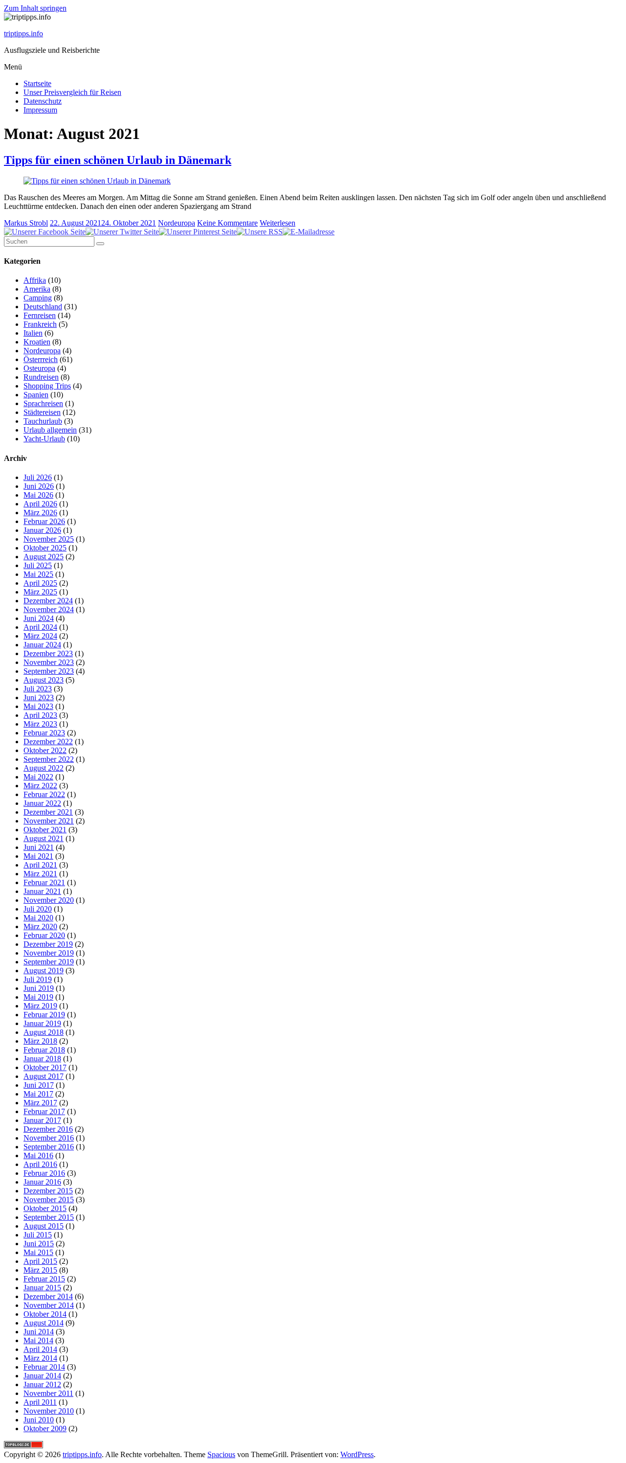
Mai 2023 (38, 706)
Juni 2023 (38, 697)
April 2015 (40, 1261)
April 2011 (40, 1402)
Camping (37, 298)
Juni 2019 (38, 988)
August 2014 (43, 1323)
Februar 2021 (44, 882)
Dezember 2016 (48, 1129)
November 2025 (48, 539)
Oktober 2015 (45, 1208)
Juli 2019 (37, 979)
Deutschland (42, 306)
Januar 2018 (42, 1058)
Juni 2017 (38, 1085)
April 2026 (40, 504)
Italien (33, 333)
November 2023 (48, 662)
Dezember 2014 (48, 1296)
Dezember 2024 (48, 600)
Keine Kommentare (227, 223)
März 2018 (40, 1041)
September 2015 (48, 1217)
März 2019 (40, 1006)
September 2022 (48, 759)
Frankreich (40, 324)
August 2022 (43, 768)
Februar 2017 (44, 1111)
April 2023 (40, 715)
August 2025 (43, 556)
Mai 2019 (38, 997)
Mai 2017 (38, 1094)
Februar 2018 (44, 1050)
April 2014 (40, 1349)
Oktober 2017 (45, 1067)
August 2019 (43, 970)
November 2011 (48, 1393)
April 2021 (40, 865)
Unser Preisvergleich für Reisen (72, 92)
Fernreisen (39, 315)
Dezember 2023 (48, 653)
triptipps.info (23, 33)
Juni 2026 (38, 486)
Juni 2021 (38, 847)
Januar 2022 (42, 803)
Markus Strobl (26, 223)
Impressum (40, 110)
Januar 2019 (42, 1023)
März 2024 (40, 636)
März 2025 (40, 592)
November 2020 (48, 900)
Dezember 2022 (48, 741)
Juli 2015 (37, 1235)
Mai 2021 (38, 856)
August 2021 (43, 838)
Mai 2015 (38, 1252)
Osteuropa (39, 368)
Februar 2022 (44, 794)
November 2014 (48, 1305)
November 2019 (48, 953)
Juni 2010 (38, 1420)
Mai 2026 (38, 495)
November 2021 (48, 821)
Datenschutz (42, 101)
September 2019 (48, 962)
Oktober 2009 (45, 1428)
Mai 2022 (38, 777)
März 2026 (40, 512)
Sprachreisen (43, 403)
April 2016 (40, 1164)
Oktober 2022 (45, 750)
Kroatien (36, 342)
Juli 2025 (37, 565)
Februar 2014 (44, 1367)
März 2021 (40, 873)
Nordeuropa (176, 223)
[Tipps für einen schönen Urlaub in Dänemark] (97, 181)
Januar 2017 (42, 1120)
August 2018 (43, 1032)
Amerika (36, 289)
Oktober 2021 (45, 829)
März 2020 (40, 926)
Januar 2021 (42, 891)
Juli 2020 (37, 909)
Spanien (35, 394)
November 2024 (48, 609)
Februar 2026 (44, 521)
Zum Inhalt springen (35, 8)
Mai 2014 (38, 1340)
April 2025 (40, 583)
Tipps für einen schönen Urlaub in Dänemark (117, 160)
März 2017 (40, 1102)
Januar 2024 (42, 644)
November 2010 (48, 1411)
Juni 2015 (38, 1243)
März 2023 (40, 724)
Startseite (37, 83)
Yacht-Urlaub (44, 438)
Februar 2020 (44, 935)
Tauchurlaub (42, 421)
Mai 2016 (38, 1155)
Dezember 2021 (48, 812)
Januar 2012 (42, 1384)
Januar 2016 (42, 1182)
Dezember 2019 (48, 944)
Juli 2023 (37, 689)
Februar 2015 (44, 1279)
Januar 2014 (42, 1376)
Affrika (34, 280)
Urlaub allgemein (50, 430)
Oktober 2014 (45, 1314)
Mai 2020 (38, 918)
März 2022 (40, 785)
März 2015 (40, 1270)
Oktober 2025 (45, 548)
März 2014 (40, 1358)
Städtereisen (42, 412)
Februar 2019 (44, 1014)
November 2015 (48, 1199)
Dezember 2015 (48, 1191)
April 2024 (40, 627)
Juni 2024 (38, 618)
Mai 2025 (38, 574)
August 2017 (43, 1076)
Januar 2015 (42, 1287)
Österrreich (40, 359)
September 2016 (48, 1147)
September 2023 (48, 671)
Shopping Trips (47, 386)
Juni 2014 (38, 1331)
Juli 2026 (37, 477)
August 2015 (43, 1226)
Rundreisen (41, 377)
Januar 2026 (42, 530)
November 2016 (48, 1138)
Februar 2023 (44, 733)
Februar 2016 (44, 1173)
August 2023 (43, 680)
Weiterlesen (277, 223)
